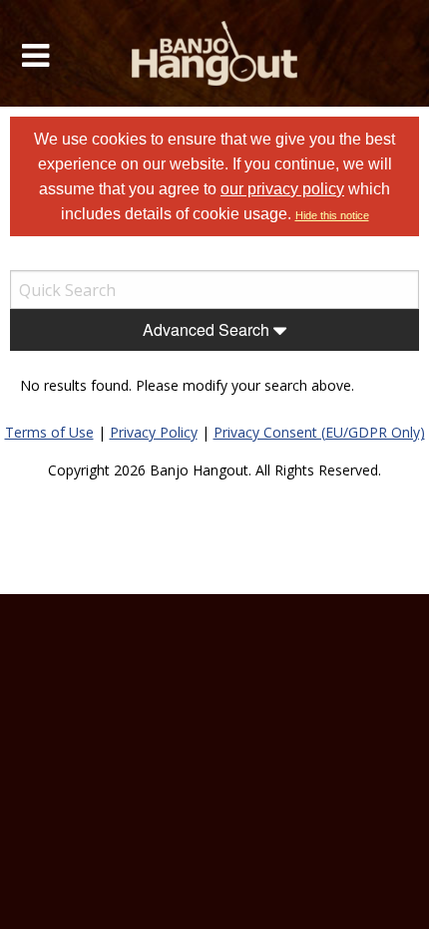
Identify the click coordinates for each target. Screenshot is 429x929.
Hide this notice (332, 215)
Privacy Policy (154, 432)
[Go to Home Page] (215, 53)
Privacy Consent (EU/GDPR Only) (319, 432)
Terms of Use (49, 432)
